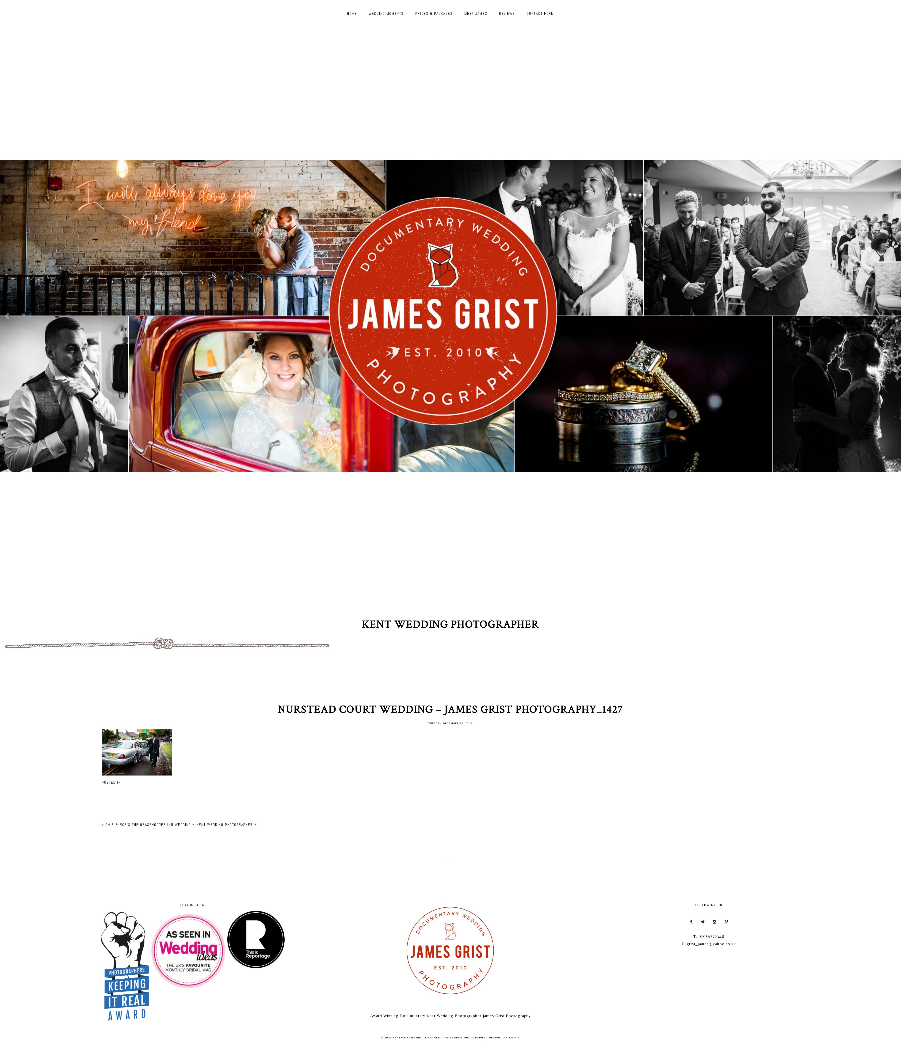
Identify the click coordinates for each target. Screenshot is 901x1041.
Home (352, 13)
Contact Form (540, 13)
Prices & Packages (433, 13)
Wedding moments (386, 13)
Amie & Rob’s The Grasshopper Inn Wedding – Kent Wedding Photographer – (181, 824)
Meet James (475, 13)
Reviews (507, 13)
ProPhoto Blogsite (504, 1037)
